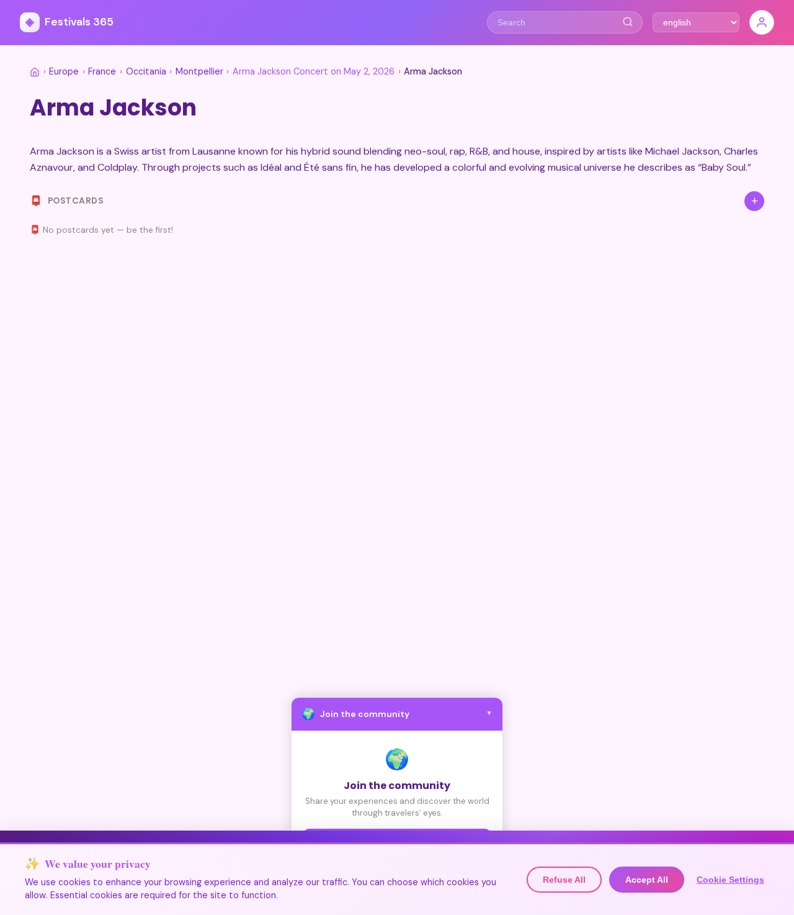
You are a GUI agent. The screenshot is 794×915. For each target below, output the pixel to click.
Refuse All (564, 880)
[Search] (627, 22)
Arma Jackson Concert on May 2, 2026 (314, 71)
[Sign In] (761, 22)
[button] (397, 714)
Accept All (646, 880)
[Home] (35, 72)
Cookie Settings (730, 880)
